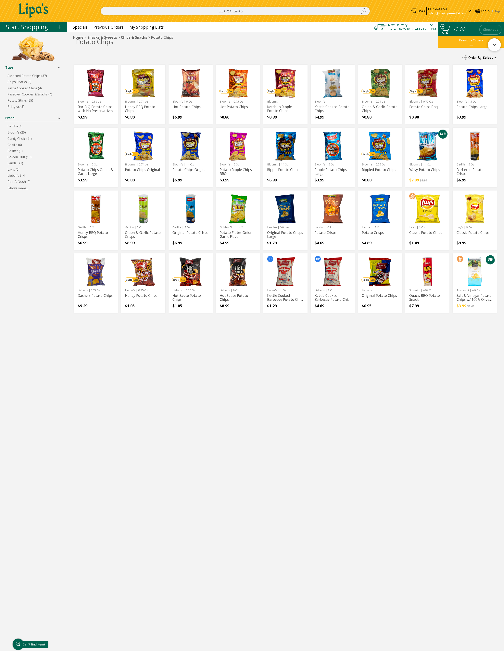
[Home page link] (33, 11)
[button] (441, 11)
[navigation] (33, 27)
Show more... (18, 188)
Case (136, 91)
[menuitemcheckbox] (33, 75)
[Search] (364, 11)
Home (78, 37)
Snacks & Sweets (102, 37)
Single (129, 91)
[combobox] (235, 11)
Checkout (490, 29)
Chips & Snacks (134, 37)
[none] (96, 94)
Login (498, 11)
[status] (446, 29)
